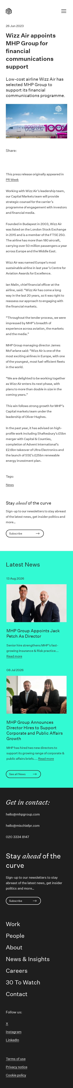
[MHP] (9, 11)
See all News (17, 774)
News (10, 485)
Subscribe (15, 533)
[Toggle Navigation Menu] (63, 11)
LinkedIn (12, 1040)
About (14, 947)
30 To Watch (23, 982)
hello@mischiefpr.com (23, 825)
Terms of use (16, 1059)
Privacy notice (16, 1067)
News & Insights (28, 959)
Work (13, 924)
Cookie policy (16, 1075)
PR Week (12, 180)
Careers (16, 970)
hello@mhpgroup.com (23, 814)
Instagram (13, 1032)
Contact (16, 994)
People (15, 935)
